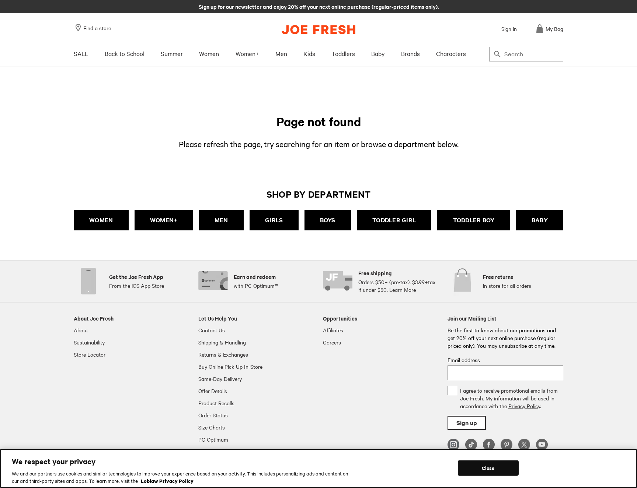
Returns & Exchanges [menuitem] (223, 354)
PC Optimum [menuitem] (213, 439)
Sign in (509, 28)
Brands (410, 53)
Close (488, 467)
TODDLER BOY (474, 220)
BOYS (327, 220)
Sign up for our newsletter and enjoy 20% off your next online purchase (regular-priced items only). (319, 6)
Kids (309, 53)
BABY (540, 220)
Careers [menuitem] (332, 342)
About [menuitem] (81, 330)
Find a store (97, 28)
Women (209, 53)
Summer (172, 53)
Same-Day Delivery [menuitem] (220, 378)
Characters (451, 53)
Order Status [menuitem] (213, 415)
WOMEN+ (164, 220)
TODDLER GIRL (394, 220)
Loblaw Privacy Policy (167, 480)
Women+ (247, 53)
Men (281, 53)
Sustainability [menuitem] (89, 342)
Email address (464, 360)
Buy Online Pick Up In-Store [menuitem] (230, 366)
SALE (81, 53)
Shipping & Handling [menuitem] (222, 342)
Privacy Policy (524, 406)
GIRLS (274, 220)
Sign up (466, 422)
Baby (378, 53)
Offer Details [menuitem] (212, 391)
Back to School (125, 53)
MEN (221, 220)
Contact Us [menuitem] (211, 330)
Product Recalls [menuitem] (216, 403)
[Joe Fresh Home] (318, 29)
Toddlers (343, 53)
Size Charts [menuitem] (211, 427)
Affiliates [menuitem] (333, 330)
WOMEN (101, 220)
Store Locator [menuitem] (89, 354)
